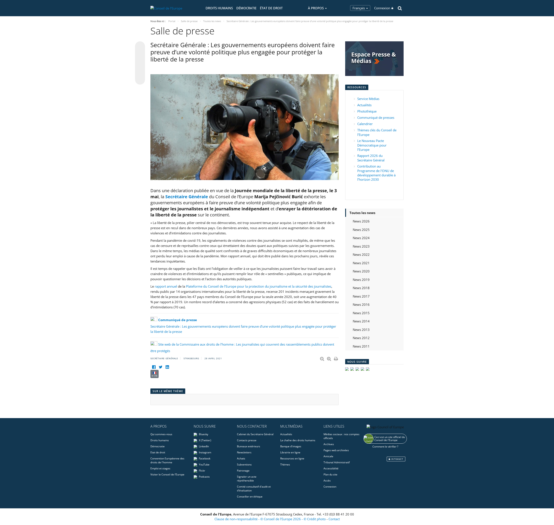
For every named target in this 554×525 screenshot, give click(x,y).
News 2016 (361, 304)
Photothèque (367, 111)
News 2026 (361, 221)
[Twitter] (160, 367)
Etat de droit (157, 452)
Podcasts (204, 476)
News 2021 (361, 263)
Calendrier (365, 124)
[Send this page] (140, 79)
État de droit (271, 8)
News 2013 (361, 329)
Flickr (201, 470)
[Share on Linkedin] (140, 71)
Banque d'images (290, 446)
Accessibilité (331, 468)
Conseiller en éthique (250, 496)
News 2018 (361, 288)
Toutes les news (362, 213)
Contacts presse (246, 440)
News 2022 (361, 254)
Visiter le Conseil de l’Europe (167, 474)
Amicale (328, 456)
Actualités (364, 105)
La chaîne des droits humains (297, 440)
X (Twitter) (204, 440)
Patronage (243, 470)
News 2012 (361, 338)
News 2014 (361, 321)
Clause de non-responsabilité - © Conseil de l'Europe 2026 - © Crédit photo (270, 519)
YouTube (203, 464)
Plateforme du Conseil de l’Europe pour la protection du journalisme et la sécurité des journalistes (258, 286)
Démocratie (246, 8)
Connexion (382, 8)
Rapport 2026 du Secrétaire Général (371, 157)
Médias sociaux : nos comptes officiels (341, 436)
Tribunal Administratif (337, 462)
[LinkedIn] (167, 367)
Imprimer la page (336, 358)
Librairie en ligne (290, 452)
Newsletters (244, 452)
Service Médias (368, 99)
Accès (327, 480)
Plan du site (330, 474)
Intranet (396, 459)
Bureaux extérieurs (248, 446)
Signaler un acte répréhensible (246, 478)
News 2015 (361, 313)
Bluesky (203, 434)
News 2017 (361, 296)
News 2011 (361, 346)
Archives (329, 444)
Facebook (204, 458)
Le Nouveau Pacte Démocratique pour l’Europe (372, 145)
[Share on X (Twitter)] (140, 55)
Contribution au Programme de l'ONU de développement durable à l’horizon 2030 (376, 173)
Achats (241, 458)
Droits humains (219, 8)
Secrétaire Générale (186, 197)
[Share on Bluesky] (140, 46)
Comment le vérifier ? (385, 446)
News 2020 (361, 271)
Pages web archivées (336, 450)
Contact (334, 519)
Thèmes (285, 464)
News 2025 (361, 229)
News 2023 (361, 246)
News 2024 (361, 238)
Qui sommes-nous (161, 434)
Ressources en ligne (292, 458)
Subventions (244, 464)
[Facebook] (153, 367)
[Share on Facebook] (140, 63)
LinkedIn (203, 446)
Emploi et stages (160, 468)
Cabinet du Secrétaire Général (255, 434)
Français (359, 8)
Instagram (204, 452)
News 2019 (361, 279)
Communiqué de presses (375, 117)
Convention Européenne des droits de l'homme (167, 460)
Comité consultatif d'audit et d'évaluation (254, 488)
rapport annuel (166, 286)
